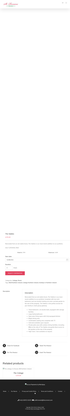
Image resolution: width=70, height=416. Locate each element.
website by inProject (35, 410)
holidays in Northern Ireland (48, 282)
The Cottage (18, 373)
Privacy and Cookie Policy (29, 391)
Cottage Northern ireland (30, 282)
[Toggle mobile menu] (66, 3)
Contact (60, 391)
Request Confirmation (15, 273)
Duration (8, 264)
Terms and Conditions (47, 391)
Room (20, 280)
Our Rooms (14, 391)
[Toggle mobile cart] (63, 3)
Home (4, 391)
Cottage (15, 280)
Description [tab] (6, 291)
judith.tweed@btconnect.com (43, 400)
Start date (8, 256)
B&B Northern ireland (15, 282)
